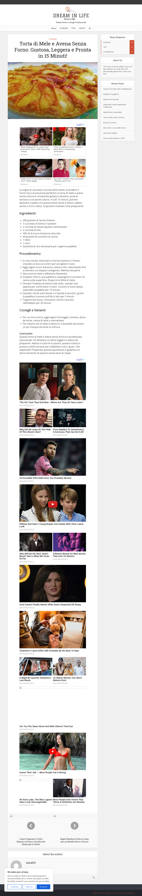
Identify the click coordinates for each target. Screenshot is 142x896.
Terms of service (118, 893)
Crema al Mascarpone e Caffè (114, 138)
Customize (14, 887)
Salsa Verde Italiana (110, 133)
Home (53, 28)
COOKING (64, 28)
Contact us (108, 893)
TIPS (73, 28)
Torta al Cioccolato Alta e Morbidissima (117, 89)
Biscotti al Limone (109, 123)
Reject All (29, 887)
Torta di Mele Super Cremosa (113, 117)
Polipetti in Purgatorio (111, 94)
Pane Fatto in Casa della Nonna (114, 128)
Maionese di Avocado (111, 99)
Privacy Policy (129, 893)
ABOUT (82, 28)
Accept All (43, 887)
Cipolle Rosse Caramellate (112, 112)
